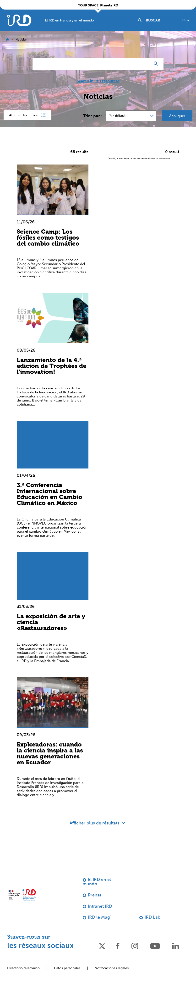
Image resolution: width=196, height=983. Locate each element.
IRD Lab (152, 917)
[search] (160, 20)
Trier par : (92, 116)
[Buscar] (156, 64)
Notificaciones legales (112, 968)
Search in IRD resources (98, 81)
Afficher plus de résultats (95, 823)
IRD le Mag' (99, 917)
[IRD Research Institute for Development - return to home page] (22, 895)
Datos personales (67, 968)
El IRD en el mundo (97, 881)
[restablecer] (145, 64)
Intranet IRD (100, 906)
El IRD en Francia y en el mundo (69, 20)
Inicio (7, 39)
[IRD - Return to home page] (19, 20)
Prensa (95, 895)
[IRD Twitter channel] (102, 946)
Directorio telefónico (23, 968)
